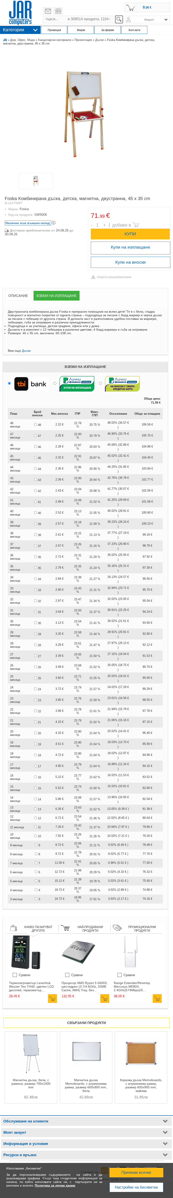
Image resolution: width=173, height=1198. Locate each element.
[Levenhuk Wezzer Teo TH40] (26, 968)
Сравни (24, 975)
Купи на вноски (130, 262)
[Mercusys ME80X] (131, 968)
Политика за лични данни (55, 1185)
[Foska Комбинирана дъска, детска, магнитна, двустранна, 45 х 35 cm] (86, 111)
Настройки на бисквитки (136, 1187)
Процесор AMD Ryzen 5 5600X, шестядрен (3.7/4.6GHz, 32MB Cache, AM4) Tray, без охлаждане (84, 986)
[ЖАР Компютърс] (20, 13)
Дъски (99, 40)
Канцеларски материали (54, 40)
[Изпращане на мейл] (47, 11)
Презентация (83, 40)
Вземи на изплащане (56, 296)
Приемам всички (136, 1172)
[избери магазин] (58, 11)
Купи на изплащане (130, 247)
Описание (18, 296)
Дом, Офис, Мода (22, 40)
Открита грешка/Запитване (114, 277)
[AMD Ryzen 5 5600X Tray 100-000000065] (78, 968)
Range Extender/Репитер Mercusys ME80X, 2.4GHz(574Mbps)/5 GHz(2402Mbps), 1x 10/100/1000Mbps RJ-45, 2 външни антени (133, 986)
